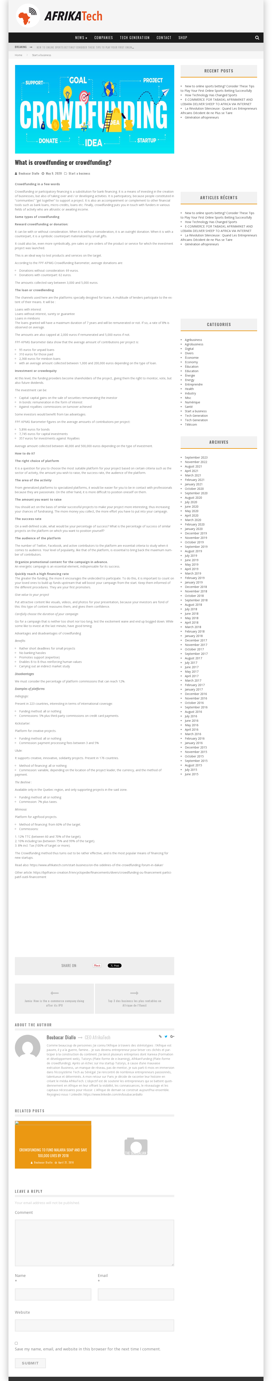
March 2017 (193, 680)
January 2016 (194, 743)
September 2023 (196, 457)
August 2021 (193, 466)
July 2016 (191, 716)
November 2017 (196, 645)
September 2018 (196, 600)
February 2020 (195, 524)
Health (189, 389)
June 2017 (191, 667)
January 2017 (194, 689)
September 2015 (196, 761)
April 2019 (191, 569)
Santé (189, 407)
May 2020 (191, 511)
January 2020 (194, 529)
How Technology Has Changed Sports (60, 47)
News (79, 37)
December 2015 (196, 747)
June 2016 (191, 721)
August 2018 (193, 605)
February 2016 (195, 738)
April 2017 (191, 676)
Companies (103, 37)
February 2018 (195, 631)
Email (103, 1278)
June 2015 (191, 774)
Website (22, 1312)
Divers (189, 353)
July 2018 (191, 609)
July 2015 (191, 770)
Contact (164, 37)
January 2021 (194, 484)
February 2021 (195, 480)
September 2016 (196, 707)
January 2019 (194, 582)
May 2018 (191, 618)
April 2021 (191, 471)
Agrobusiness (194, 344)
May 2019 (191, 564)
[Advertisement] (94, 919)
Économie (192, 358)
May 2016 (191, 725)
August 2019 (193, 551)
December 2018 (196, 587)
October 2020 (194, 489)
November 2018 (196, 591)
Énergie (190, 375)
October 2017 (194, 649)
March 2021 (193, 475)
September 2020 (196, 493)
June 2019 (191, 560)
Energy (189, 380)
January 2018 (194, 636)
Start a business (79, 173)
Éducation (191, 366)
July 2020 (191, 502)
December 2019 (196, 533)
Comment (24, 1212)
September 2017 (196, 654)
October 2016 (194, 703)
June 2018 (191, 613)
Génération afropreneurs (202, 117)
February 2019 (195, 578)
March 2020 (193, 520)
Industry (190, 393)
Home (18, 55)
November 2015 (196, 752)
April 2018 (191, 622)
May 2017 (191, 671)
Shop (182, 37)
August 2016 (193, 712)
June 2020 (191, 506)
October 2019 (194, 542)
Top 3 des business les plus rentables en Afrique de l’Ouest (134, 1002)
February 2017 (195, 685)
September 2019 (196, 547)
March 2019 (193, 573)
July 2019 (191, 556)
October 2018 (194, 596)
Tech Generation (135, 37)
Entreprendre (194, 384)
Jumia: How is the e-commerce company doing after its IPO (54, 1002)
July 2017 (191, 663)
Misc (188, 398)
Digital (189, 349)
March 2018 (193, 627)
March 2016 (193, 734)
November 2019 (196, 538)
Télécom (191, 424)
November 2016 (196, 698)
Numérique (192, 402)
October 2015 (194, 756)
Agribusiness (193, 340)
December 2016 (196, 694)
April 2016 (191, 729)
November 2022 (196, 462)
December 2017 (196, 640)
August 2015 (193, 765)
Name (20, 1278)
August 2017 (193, 658)
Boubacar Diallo (29, 173)
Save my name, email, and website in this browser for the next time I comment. (88, 1348)
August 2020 (193, 498)
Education (191, 371)
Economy (191, 362)
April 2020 (191, 515)
